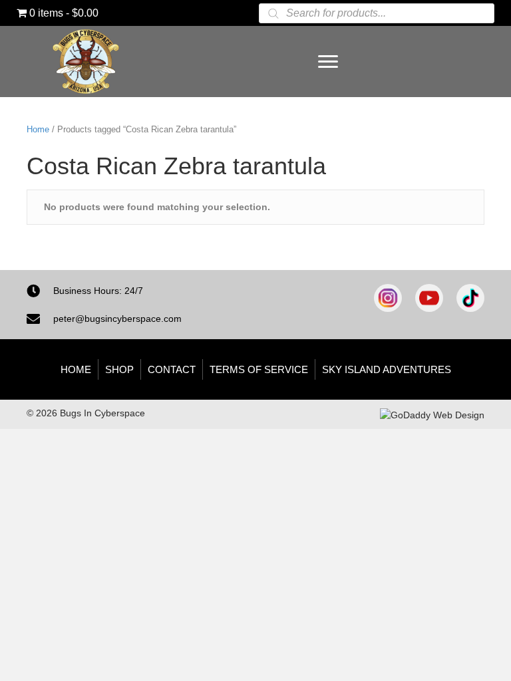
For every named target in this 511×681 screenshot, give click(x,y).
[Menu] (328, 62)
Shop (119, 369)
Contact (172, 369)
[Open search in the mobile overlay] (376, 13)
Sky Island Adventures (386, 369)
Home (38, 129)
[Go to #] (470, 298)
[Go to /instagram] (388, 298)
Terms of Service (259, 369)
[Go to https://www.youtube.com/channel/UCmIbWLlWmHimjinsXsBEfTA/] (429, 298)
